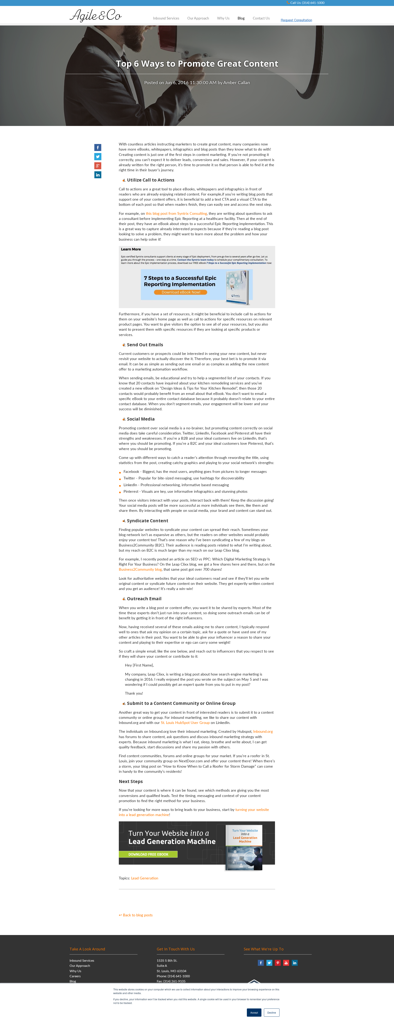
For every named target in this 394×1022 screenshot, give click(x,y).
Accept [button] (254, 1012)
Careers (75, 976)
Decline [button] (271, 1012)
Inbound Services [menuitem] (166, 18)
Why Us (75, 971)
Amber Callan (236, 82)
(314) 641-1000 (179, 976)
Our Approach (80, 965)
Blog (73, 981)
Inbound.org (263, 732)
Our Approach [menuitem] (198, 18)
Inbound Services (82, 960)
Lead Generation (144, 878)
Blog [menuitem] (241, 18)
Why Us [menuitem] (223, 18)
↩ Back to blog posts (136, 915)
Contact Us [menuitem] (261, 18)
